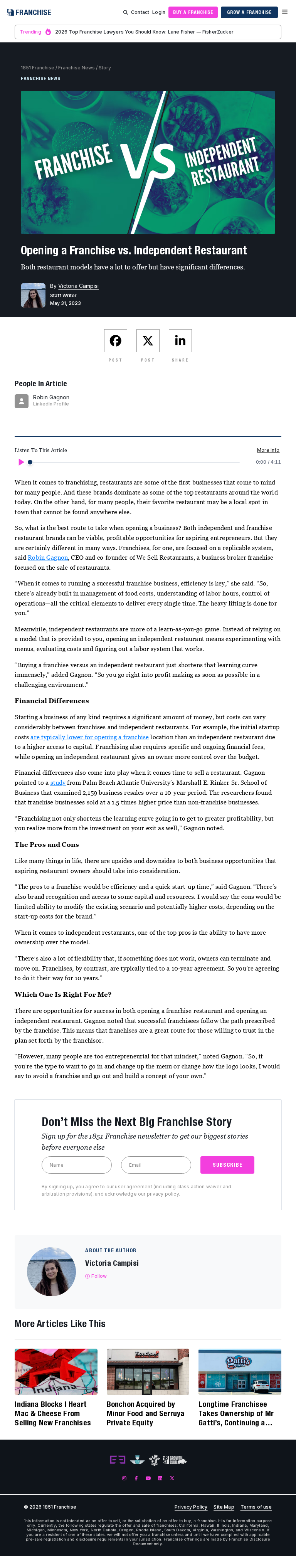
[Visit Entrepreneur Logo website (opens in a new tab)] (117, 1460)
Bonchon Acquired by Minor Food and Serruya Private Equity (146, 1413)
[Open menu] (285, 12)
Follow (99, 1276)
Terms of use (256, 1507)
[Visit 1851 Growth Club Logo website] (175, 1460)
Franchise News (76, 68)
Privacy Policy (191, 1507)
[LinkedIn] (160, 1478)
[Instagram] (124, 1478)
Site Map (224, 1507)
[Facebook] (136, 1478)
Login (158, 12)
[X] (172, 1478)
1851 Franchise (37, 68)
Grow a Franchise (249, 12)
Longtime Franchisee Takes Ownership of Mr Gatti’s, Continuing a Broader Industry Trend (236, 1413)
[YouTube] (148, 1478)
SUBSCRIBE (227, 1165)
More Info (268, 450)
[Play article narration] (21, 462)
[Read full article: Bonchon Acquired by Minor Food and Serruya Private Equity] (148, 1372)
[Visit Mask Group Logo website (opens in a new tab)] (154, 1460)
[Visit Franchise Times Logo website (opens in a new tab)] (137, 1460)
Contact (140, 12)
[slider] (30, 462)
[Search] (125, 12)
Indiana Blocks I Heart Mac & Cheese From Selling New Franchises (53, 1413)
